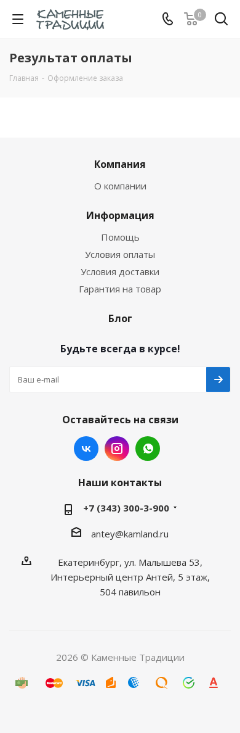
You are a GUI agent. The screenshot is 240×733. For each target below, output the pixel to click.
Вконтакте (86, 448)
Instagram (117, 448)
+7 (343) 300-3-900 (126, 508)
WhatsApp (147, 448)
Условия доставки (120, 271)
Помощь (120, 237)
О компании (120, 186)
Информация (120, 215)
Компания (120, 164)
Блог (120, 318)
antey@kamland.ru (130, 534)
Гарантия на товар (120, 289)
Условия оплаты (120, 254)
